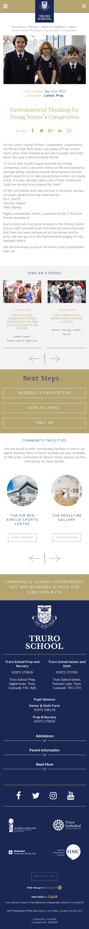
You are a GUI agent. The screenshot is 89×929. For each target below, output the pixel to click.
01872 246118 (44, 710)
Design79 (51, 887)
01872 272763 (66, 672)
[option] (44, 59)
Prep (59, 95)
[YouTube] (70, 795)
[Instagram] (53, 795)
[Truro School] (44, 6)
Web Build (37, 896)
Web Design (34, 887)
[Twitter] (36, 795)
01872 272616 (22, 672)
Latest (49, 95)
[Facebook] (18, 795)
